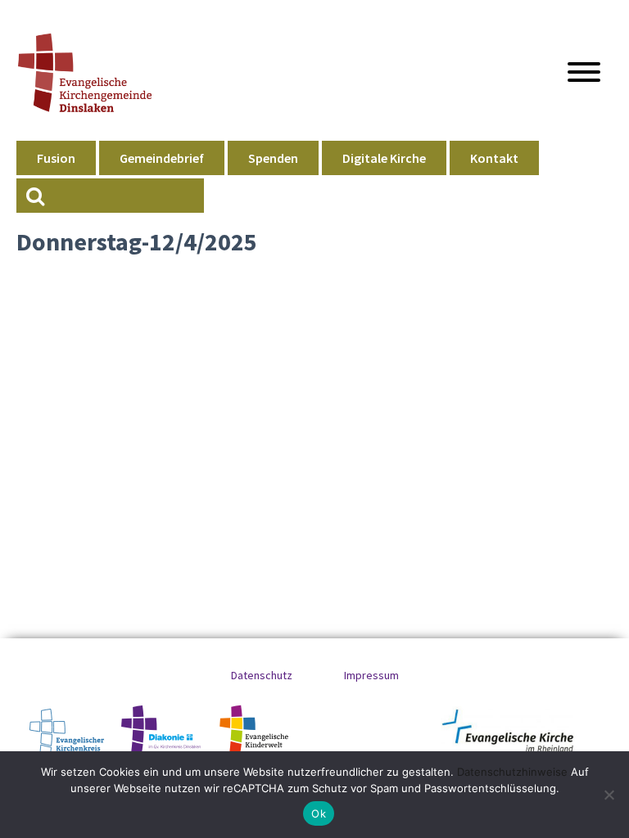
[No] (608, 794)
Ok (318, 813)
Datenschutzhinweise (512, 771)
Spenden (273, 158)
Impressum (371, 675)
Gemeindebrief (162, 158)
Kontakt (494, 158)
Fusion (56, 158)
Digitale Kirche (384, 158)
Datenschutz (261, 675)
